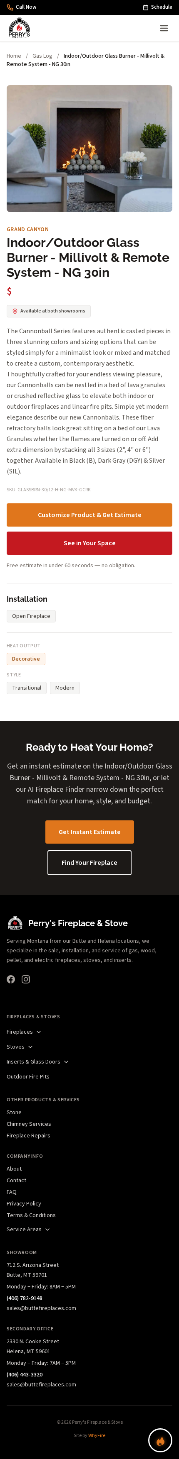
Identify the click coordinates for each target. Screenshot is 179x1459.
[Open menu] (164, 28)
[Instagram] (26, 979)
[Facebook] (11, 979)
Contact (16, 1180)
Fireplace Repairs (28, 1136)
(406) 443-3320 (24, 1375)
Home (14, 56)
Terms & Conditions (31, 1215)
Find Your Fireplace (89, 862)
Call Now (26, 7)
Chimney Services (29, 1124)
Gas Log (42, 56)
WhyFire (96, 1435)
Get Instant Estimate (90, 832)
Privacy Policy (24, 1204)
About (14, 1169)
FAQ (12, 1192)
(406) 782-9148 (24, 1298)
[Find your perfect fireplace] (160, 1440)
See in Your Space (90, 543)
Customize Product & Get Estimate (90, 515)
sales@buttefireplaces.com (41, 1308)
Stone (14, 1112)
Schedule (161, 7)
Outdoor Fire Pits (28, 1077)
